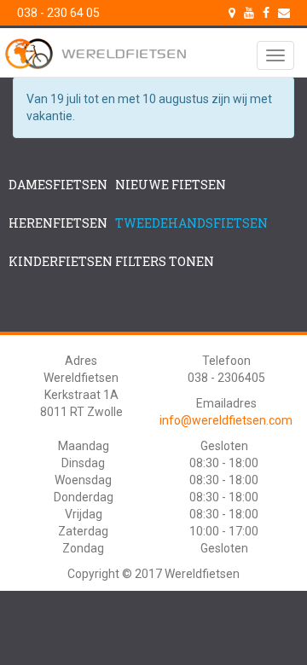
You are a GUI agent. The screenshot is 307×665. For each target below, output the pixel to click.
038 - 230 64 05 (58, 13)
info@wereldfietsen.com (226, 420)
